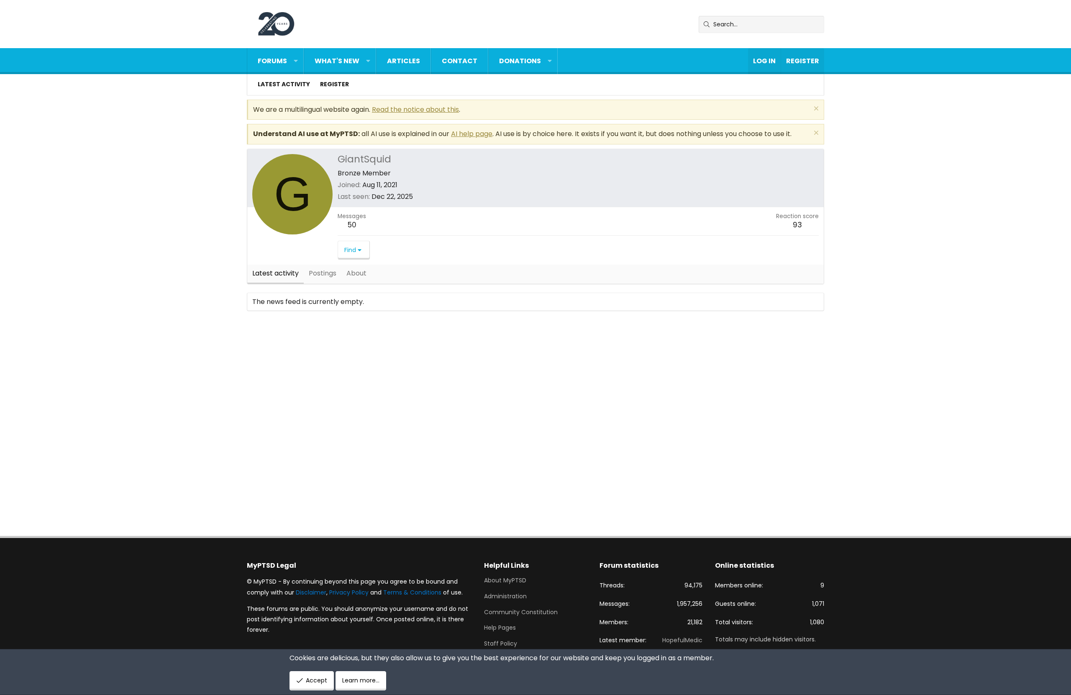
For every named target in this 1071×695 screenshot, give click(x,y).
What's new (337, 61)
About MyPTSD (505, 580)
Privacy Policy (349, 592)
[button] (295, 61)
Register (334, 84)
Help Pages (500, 627)
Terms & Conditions (412, 592)
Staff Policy (500, 643)
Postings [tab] (322, 273)
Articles (403, 61)
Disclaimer (311, 592)
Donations (520, 61)
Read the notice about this (415, 109)
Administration (505, 596)
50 (352, 225)
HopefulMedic (682, 640)
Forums (272, 61)
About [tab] (356, 273)
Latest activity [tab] (275, 273)
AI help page (471, 134)
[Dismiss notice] (815, 109)
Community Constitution (521, 612)
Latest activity (284, 84)
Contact (459, 61)
